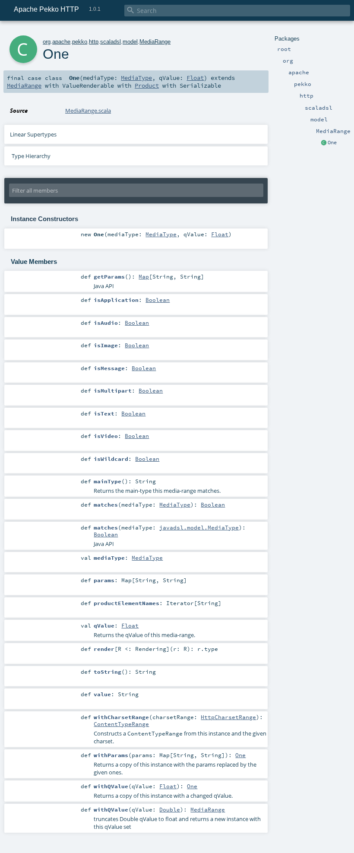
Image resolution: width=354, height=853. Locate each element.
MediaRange (155, 41)
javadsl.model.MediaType (199, 527)
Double (169, 809)
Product (147, 85)
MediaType (136, 78)
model (130, 41)
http (93, 41)
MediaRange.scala (88, 110)
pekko (79, 41)
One (332, 143)
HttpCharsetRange (228, 716)
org (47, 41)
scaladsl (110, 41)
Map (144, 276)
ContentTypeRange (121, 723)
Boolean (157, 299)
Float (195, 78)
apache (61, 41)
